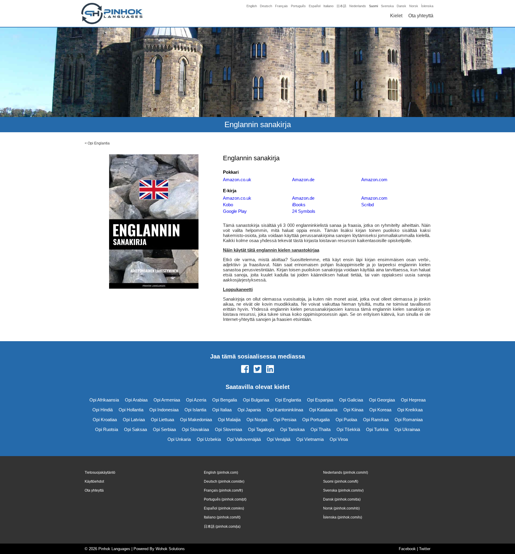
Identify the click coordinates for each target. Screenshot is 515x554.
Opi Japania (249, 409)
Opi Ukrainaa (407, 429)
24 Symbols (303, 211)
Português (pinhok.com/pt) (225, 499)
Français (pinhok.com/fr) (223, 490)
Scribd (367, 204)
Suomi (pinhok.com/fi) (340, 481)
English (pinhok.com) (221, 472)
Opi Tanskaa (292, 429)
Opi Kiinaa (353, 409)
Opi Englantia (99, 143)
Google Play (235, 211)
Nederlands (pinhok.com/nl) (345, 472)
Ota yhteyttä (420, 15)
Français (281, 6)
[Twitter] (257, 369)
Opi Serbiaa (164, 429)
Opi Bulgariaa (256, 399)
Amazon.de (303, 179)
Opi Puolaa (346, 419)
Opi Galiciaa (351, 399)
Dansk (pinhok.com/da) (342, 499)
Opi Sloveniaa (228, 429)
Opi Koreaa (380, 409)
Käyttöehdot (94, 481)
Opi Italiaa (222, 409)
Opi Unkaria (179, 439)
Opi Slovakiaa (195, 429)
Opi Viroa (339, 439)
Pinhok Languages (114, 549)
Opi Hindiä (102, 409)
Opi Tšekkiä (348, 429)
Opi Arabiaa (136, 399)
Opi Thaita (321, 429)
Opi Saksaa (135, 429)
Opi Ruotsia (106, 429)
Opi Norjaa (256, 419)
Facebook (407, 549)
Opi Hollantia (131, 409)
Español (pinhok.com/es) (224, 508)
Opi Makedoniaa (196, 419)
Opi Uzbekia (209, 439)
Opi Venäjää (278, 439)
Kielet (396, 15)
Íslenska (427, 6)
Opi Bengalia (224, 399)
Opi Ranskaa (376, 419)
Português (298, 6)
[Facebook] (245, 369)
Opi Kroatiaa (105, 419)
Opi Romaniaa (409, 419)
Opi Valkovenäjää (244, 439)
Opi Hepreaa (413, 399)
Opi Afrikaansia (104, 399)
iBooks (298, 204)
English (251, 6)
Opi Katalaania (323, 409)
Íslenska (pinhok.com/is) (342, 517)
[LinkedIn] (270, 369)
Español (314, 6)
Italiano (328, 6)
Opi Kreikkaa (410, 409)
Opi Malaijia (229, 419)
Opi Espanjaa (320, 399)
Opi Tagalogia (261, 429)
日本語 (341, 6)
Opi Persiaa (284, 419)
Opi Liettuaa (162, 419)
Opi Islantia (195, 409)
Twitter (424, 549)
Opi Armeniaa (166, 399)
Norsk (413, 6)
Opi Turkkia (377, 429)
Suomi (373, 6)
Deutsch (266, 6)
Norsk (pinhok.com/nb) (341, 508)
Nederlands (357, 6)
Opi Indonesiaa (164, 409)
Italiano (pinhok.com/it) (222, 517)
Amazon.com (374, 179)
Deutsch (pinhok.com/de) (224, 481)
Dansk (401, 6)
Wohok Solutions (170, 549)
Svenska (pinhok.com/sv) (343, 490)
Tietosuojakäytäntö (100, 472)
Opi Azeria (196, 399)
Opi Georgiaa (382, 399)
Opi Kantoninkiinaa (285, 409)
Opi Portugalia (316, 419)
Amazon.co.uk (237, 179)
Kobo (228, 204)
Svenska (387, 6)
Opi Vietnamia (310, 439)
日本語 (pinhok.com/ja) (222, 526)
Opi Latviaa (134, 419)
